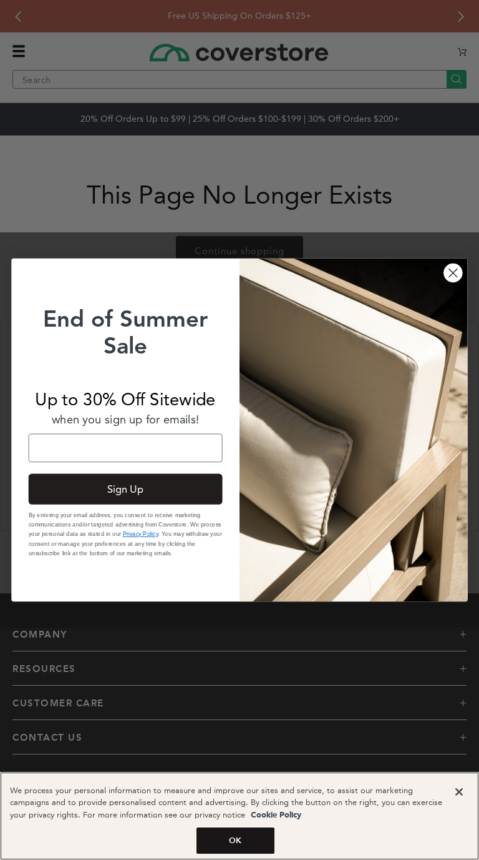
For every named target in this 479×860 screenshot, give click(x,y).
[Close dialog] (453, 273)
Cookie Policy (274, 815)
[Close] (459, 792)
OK (235, 840)
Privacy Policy (140, 534)
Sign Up (125, 489)
